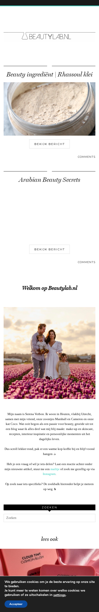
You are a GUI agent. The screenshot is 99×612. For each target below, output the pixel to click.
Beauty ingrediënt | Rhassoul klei (49, 74)
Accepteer (16, 604)
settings (59, 595)
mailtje (55, 469)
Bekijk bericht (49, 144)
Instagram (49, 474)
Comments (86, 156)
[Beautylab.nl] (49, 27)
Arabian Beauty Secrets (49, 179)
